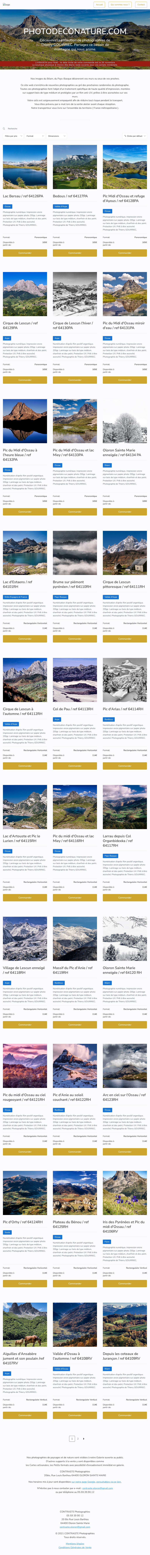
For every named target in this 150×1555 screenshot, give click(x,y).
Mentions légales (75, 1543)
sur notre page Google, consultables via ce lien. (96, 1481)
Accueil (99, 4)
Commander (24, 253)
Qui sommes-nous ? (120, 4)
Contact (141, 4)
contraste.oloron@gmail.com (97, 1488)
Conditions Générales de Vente (75, 1547)
